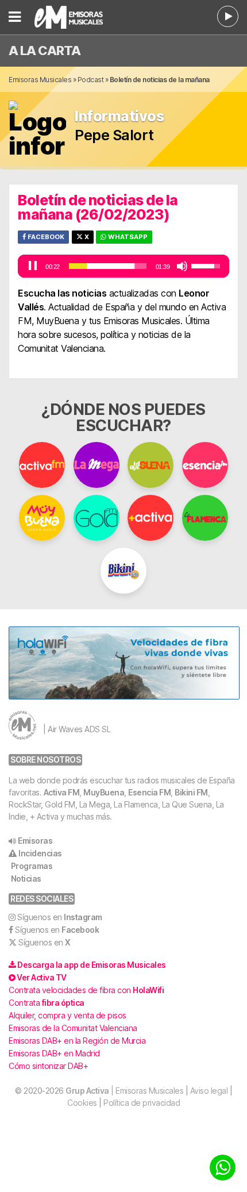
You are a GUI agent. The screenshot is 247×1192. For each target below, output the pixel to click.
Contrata (46, 1003)
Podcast (91, 79)
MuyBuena (103, 792)
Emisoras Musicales (40, 79)
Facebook (45, 237)
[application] (123, 266)
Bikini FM (191, 792)
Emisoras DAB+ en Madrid (54, 1053)
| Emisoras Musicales (124, 1090)
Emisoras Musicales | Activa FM (83, 17)
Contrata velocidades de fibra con (86, 990)
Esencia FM (149, 792)
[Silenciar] (182, 266)
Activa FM (62, 792)
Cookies (82, 1103)
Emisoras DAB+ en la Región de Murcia (77, 1040)
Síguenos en (59, 917)
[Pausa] (32, 266)
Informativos (119, 116)
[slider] (107, 266)
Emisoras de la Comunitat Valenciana (73, 1028)
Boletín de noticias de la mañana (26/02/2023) (98, 207)
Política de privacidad (141, 1103)
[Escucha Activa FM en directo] (227, 16)
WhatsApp (127, 237)
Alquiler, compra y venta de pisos (67, 1015)
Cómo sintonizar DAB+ (48, 1066)
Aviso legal (209, 1090)
